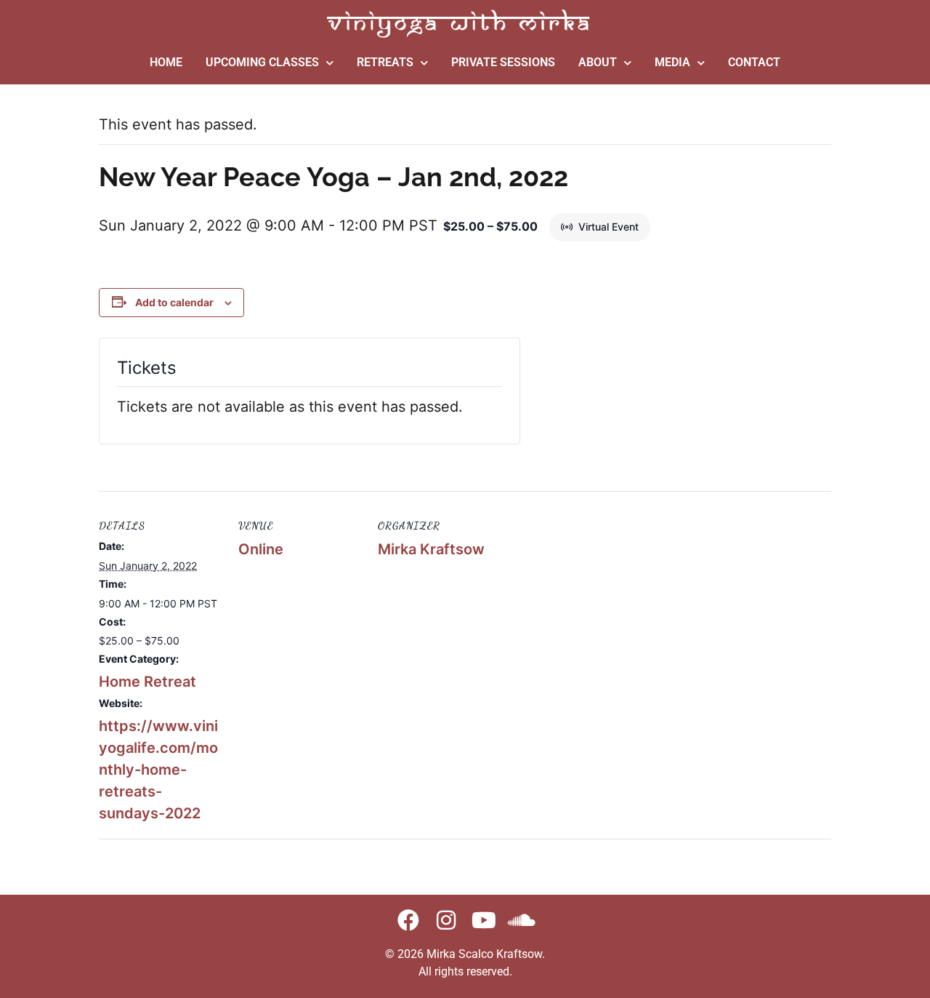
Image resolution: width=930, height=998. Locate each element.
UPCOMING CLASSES (262, 62)
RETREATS (385, 62)
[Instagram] (446, 920)
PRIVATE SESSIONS (503, 62)
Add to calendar (174, 302)
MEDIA (672, 62)
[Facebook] (408, 920)
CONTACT (754, 62)
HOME (166, 62)
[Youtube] (484, 920)
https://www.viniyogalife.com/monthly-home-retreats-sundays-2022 (158, 769)
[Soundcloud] (522, 920)
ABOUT (597, 62)
